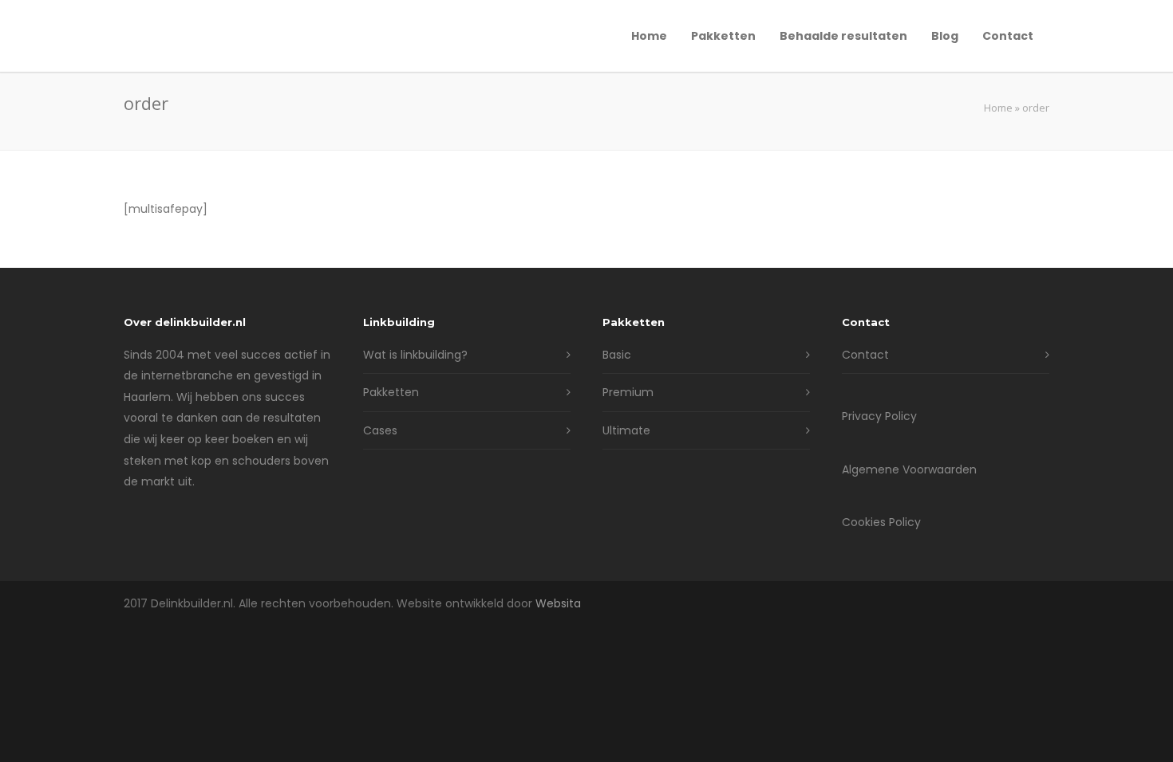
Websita (558, 603)
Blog (944, 36)
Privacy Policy (879, 416)
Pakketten (723, 36)
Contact (1007, 36)
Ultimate (626, 430)
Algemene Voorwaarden (909, 469)
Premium (628, 392)
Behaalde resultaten (843, 36)
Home (649, 36)
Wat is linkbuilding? (415, 355)
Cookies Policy (881, 522)
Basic (616, 355)
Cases (380, 430)
